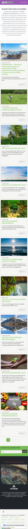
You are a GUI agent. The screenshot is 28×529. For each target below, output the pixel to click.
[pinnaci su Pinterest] (13, 500)
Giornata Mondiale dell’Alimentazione (9, 415)
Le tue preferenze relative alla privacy (14, 525)
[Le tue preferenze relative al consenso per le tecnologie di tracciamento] (1, 397)
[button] (2, 474)
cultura (3, 472)
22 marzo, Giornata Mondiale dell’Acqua (14, 300)
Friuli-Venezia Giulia (10, 473)
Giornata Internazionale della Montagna (12, 338)
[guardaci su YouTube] (9, 500)
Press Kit (11, 519)
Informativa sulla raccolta (8, 527)
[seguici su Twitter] (7, 500)
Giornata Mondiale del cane (13, 148)
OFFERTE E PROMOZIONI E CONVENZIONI (14, 462)
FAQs (3, 522)
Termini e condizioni (14, 517)
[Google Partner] (3, 512)
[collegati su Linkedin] (3, 500)
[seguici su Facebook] (5, 500)
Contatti (17, 519)
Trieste (4, 473)
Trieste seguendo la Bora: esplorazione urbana (10, 476)
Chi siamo (4, 519)
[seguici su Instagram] (11, 500)
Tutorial (8, 522)
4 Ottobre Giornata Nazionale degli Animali (11, 109)
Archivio (22, 519)
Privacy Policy (5, 517)
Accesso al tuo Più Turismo (18, 522)
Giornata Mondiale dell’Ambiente (9, 222)
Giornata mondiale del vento (14, 185)
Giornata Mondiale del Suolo (13, 373)
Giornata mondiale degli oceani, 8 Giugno (12, 260)
